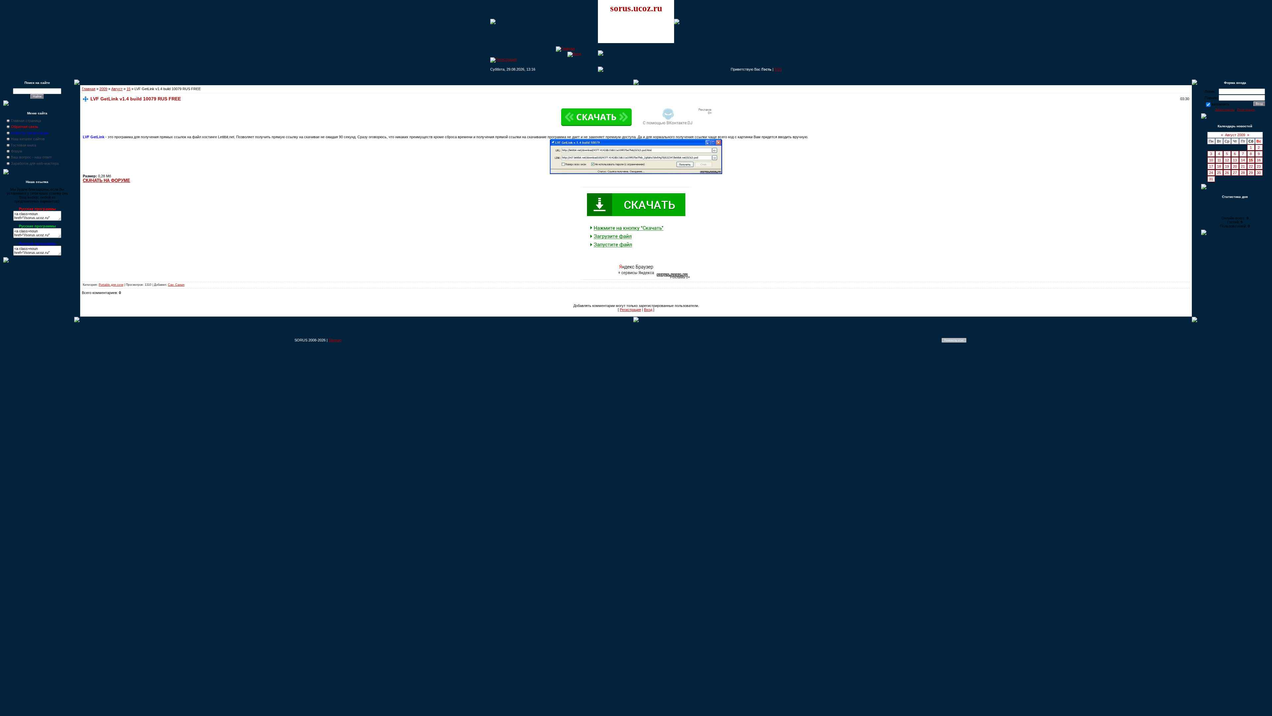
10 (1211, 160)
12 (1227, 160)
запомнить (1220, 104)
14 (1243, 160)
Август (117, 89)
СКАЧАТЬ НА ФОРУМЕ (106, 180)
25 (1219, 173)
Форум (16, 151)
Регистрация (630, 310)
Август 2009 (1235, 135)
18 (1219, 166)
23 (1259, 166)
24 (1211, 173)
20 (1235, 166)
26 (1227, 173)
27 (1235, 173)
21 (1243, 166)
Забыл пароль (1225, 109)
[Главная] (565, 48)
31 (1211, 179)
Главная (88, 89)
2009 (103, 89)
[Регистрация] (503, 59)
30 (1259, 173)
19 (1227, 166)
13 (1235, 160)
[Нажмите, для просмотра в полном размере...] (636, 173)
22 (1251, 166)
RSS (778, 69)
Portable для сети (111, 284)
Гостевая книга (23, 145)
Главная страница (26, 121)
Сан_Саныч (176, 284)
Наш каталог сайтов (28, 139)
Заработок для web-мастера (35, 163)
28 (1243, 173)
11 (1219, 160)
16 (1259, 160)
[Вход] (574, 54)
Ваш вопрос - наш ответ (31, 157)
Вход (648, 310)
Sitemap (335, 340)
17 (1211, 166)
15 (129, 89)
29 (1251, 173)
